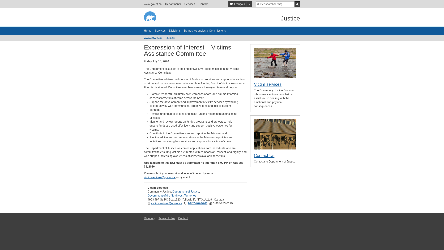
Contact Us (264, 155)
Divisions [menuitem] (175, 30)
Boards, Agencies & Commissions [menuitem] (205, 30)
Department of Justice (185, 191)
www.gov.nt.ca (153, 37)
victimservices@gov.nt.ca (159, 177)
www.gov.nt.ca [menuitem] (153, 4)
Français (239, 4)
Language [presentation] (249, 4)
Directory (149, 218)
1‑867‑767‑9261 (197, 203)
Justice (290, 18)
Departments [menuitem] (173, 4)
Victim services (267, 84)
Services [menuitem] (189, 4)
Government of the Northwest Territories (172, 195)
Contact (183, 218)
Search (297, 4)
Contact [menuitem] (203, 4)
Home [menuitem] (147, 30)
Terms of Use (167, 218)
